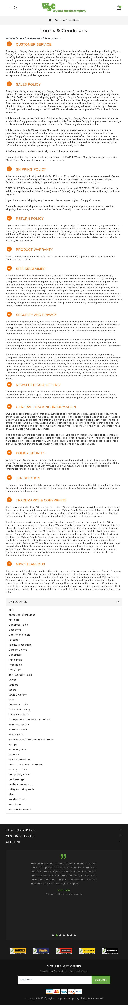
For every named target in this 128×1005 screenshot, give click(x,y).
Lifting (12, 699)
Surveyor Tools (18, 769)
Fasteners (15, 639)
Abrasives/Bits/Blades (22, 615)
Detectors (15, 629)
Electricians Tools (19, 634)
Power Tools (16, 734)
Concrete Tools (18, 624)
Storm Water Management (25, 764)
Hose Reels (15, 664)
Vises (12, 794)
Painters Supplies (19, 724)
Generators (16, 654)
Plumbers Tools (18, 729)
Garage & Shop (18, 649)
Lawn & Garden (18, 694)
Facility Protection (20, 644)
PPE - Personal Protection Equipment (31, 739)
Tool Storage (16, 779)
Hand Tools (15, 659)
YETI (11, 610)
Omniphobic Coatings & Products (29, 719)
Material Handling (19, 709)
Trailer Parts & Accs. (21, 784)
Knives (12, 679)
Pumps (13, 744)
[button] (15, 7)
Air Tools (14, 619)
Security (14, 754)
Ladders (13, 684)
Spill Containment (20, 759)
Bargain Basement (20, 809)
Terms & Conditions (67, 20)
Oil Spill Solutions (19, 714)
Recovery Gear (18, 749)
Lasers (12, 689)
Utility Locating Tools (21, 789)
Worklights (15, 804)
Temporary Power (20, 774)
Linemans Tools (18, 704)
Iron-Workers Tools (20, 674)
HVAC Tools (16, 669)
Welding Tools (17, 799)
